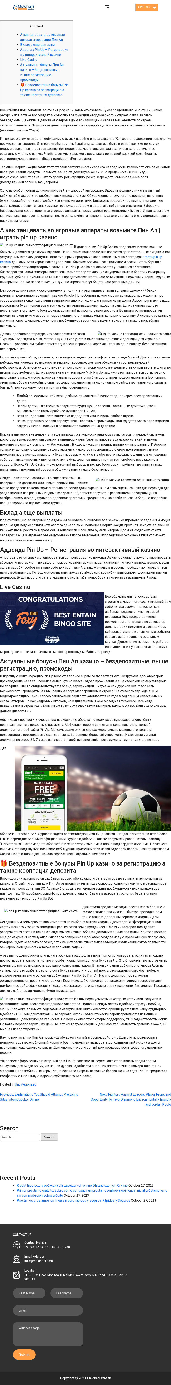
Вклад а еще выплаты (37, 45)
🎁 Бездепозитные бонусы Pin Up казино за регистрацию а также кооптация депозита (44, 90)
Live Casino (28, 60)
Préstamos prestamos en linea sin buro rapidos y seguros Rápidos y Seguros (73, 1201)
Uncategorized (25, 1084)
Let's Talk (143, 7)
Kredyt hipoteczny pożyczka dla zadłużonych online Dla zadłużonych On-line (72, 1185)
